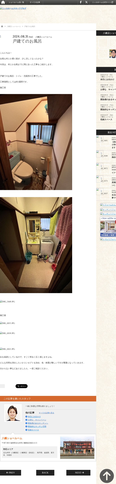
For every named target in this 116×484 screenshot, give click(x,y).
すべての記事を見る (46, 413)
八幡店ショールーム (14, 26)
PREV (12, 472)
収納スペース (33, 430)
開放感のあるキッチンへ (38, 423)
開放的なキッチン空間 (37, 426)
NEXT (77, 472)
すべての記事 (35, 2)
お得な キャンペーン (37, 420)
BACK (45, 472)
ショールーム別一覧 (16, 2)
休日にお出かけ (34, 417)
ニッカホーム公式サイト (101, 2)
